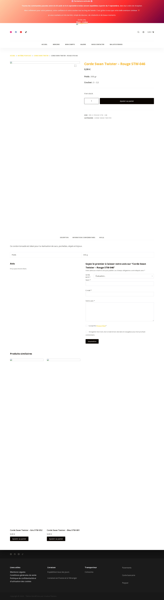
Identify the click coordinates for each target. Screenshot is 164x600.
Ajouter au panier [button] (19, 539)
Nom (88, 280)
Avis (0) (101, 237)
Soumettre (92, 341)
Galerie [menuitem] (83, 44)
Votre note (88, 276)
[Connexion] (143, 32)
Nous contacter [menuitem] (97, 44)
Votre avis (90, 301)
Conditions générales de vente (23, 575)
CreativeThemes (50, 596)
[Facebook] (16, 32)
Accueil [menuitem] (44, 44)
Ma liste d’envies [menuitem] (116, 44)
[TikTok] (26, 32)
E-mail (89, 290)
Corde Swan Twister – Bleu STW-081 (63, 530)
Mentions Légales (17, 572)
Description (64, 237)
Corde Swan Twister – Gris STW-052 (26, 530)
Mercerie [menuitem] (56, 44)
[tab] (64, 237)
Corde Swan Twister (102, 118)
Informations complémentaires (84, 237)
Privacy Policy (101, 326)
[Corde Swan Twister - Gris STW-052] (27, 442)
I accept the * (97, 326)
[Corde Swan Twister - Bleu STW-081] (63, 442)
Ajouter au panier (127, 101)
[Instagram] (11, 32)
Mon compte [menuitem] (70, 44)
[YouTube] (21, 32)
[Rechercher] (138, 32)
